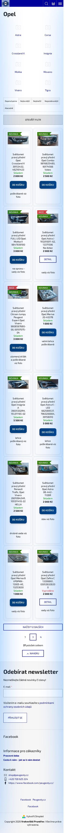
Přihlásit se (15, 717)
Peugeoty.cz (39, 799)
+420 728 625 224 (18, 779)
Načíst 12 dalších (33, 627)
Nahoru (34, 653)
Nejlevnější (25, 101)
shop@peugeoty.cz (18, 775)
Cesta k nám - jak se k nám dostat (21, 760)
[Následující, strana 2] (33, 637)
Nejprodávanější (51, 101)
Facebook (25, 799)
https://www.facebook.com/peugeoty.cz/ (31, 782)
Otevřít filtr (33, 119)
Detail (48, 259)
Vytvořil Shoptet (35, 816)
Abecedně (9, 108)
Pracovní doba (11, 755)
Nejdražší (37, 101)
